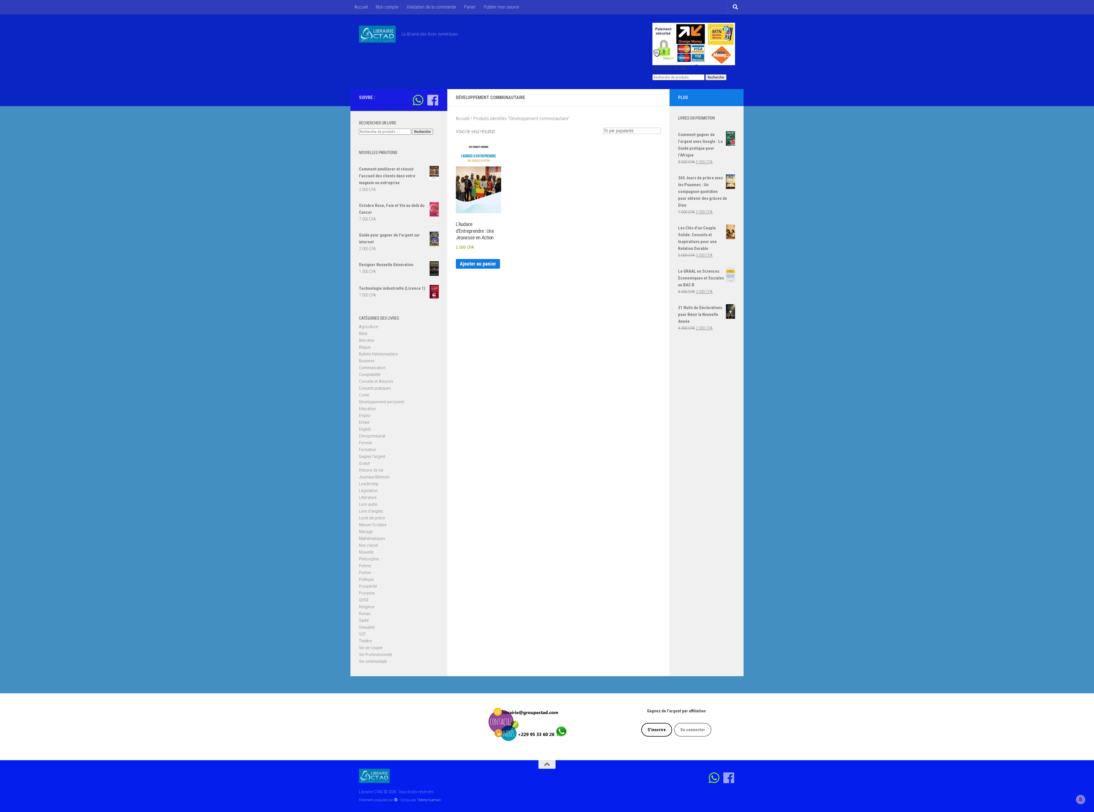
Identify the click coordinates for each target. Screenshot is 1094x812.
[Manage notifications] (1080, 799)
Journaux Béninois (374, 477)
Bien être (366, 340)
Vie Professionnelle (375, 654)
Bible (363, 333)
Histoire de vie (371, 470)
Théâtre (365, 641)
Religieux (366, 606)
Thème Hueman (429, 800)
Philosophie (369, 559)
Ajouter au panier (478, 264)
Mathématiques (372, 538)
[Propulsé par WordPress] (396, 800)
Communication (372, 367)
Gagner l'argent (372, 456)
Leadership (368, 483)
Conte (364, 395)
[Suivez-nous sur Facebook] (432, 100)
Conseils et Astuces (376, 381)
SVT (362, 634)
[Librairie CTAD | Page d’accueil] (377, 34)
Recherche (716, 77)
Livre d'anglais (371, 511)
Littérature (368, 497)
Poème (365, 565)
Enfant (364, 422)
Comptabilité (370, 374)
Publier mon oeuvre (501, 7)
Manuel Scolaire (373, 524)
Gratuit (364, 463)
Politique (366, 579)
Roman (365, 613)
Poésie (365, 572)
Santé (364, 620)
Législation (368, 490)
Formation (367, 449)
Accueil (361, 7)
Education (367, 408)
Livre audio (368, 504)
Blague (365, 347)
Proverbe (367, 593)
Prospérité (368, 586)
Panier (470, 7)
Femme (365, 442)
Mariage (366, 531)
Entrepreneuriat (372, 436)
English (365, 429)
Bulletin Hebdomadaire (378, 354)
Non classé (368, 545)
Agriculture (368, 326)
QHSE (364, 600)
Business (366, 360)
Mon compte (387, 7)
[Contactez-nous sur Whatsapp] (418, 100)
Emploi (364, 415)
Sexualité (367, 627)
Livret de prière (372, 518)
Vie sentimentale (373, 661)
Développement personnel (381, 401)
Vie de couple (371, 647)
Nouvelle (366, 552)
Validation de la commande (431, 7)
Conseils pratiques (375, 388)
